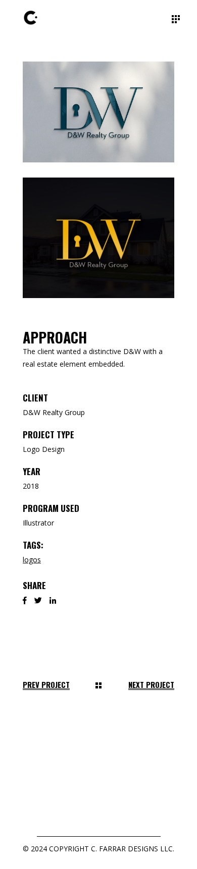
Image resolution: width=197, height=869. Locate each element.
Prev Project (46, 684)
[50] (98, 238)
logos (32, 559)
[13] (98, 112)
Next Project (151, 684)
